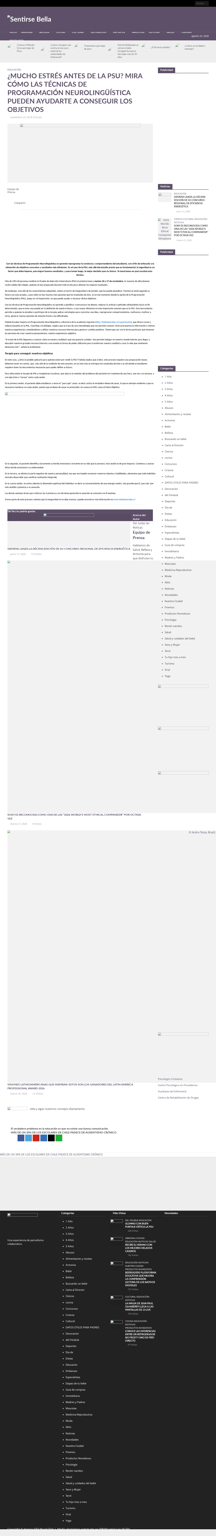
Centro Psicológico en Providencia (177, 1085)
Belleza (44, 32)
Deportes (119, 32)
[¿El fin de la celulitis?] (145, 48)
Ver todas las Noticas (141, 525)
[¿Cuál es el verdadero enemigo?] (178, 48)
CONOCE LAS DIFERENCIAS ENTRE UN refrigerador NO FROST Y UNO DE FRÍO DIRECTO (140, 1336)
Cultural (78, 32)
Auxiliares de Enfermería (172, 1091)
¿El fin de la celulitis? (160, 47)
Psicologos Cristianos (170, 1079)
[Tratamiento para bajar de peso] (77, 48)
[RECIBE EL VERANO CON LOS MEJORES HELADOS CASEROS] (117, 1241)
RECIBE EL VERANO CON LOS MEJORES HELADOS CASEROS (138, 1248)
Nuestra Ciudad (134, 1266)
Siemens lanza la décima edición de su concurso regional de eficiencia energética (68, 549)
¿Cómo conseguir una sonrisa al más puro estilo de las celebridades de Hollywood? (60, 51)
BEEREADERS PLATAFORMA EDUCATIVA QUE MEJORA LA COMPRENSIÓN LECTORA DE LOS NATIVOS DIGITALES (140, 1279)
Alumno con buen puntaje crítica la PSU (139, 1225)
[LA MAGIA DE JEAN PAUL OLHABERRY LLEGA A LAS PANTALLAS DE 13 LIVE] (117, 1300)
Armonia (26, 32)
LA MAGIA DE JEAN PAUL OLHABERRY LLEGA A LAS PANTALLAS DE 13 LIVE (139, 1306)
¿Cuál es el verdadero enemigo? (195, 47)
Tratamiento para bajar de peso (94, 47)
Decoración (98, 32)
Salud (170, 32)
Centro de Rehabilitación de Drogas (178, 1097)
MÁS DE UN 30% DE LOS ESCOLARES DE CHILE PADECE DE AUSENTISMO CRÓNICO (63, 1132)
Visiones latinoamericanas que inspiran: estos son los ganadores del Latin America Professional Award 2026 (70, 1086)
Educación (14, 69)
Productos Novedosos (138, 1269)
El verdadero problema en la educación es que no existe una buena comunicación (59, 1128)
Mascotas (138, 32)
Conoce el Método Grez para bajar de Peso (25, 48)
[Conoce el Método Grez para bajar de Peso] (10, 48)
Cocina (60, 32)
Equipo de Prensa (13, 190)
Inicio (13, 32)
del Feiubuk (131, 1220)
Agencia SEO (31, 1529)
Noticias (154, 32)
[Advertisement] (147, 18)
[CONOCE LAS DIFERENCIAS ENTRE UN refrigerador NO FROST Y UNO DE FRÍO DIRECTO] (117, 1324)
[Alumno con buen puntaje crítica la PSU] (117, 1223)
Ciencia (178, 219)
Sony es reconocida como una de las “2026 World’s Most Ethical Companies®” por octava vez (74, 816)
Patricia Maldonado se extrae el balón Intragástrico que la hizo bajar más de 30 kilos (128, 51)
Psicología (17, 40)
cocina (140, 1238)
